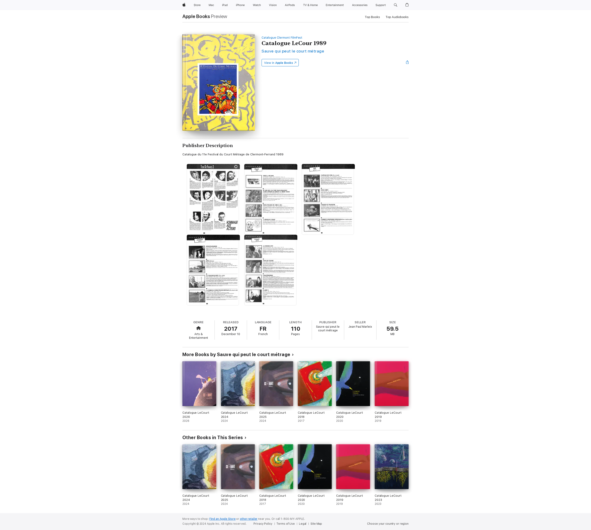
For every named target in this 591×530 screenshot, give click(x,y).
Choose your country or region (388, 523)
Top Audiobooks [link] (397, 17)
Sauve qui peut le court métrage (293, 51)
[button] (395, 5)
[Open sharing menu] (407, 62)
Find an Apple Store (222, 519)
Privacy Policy (262, 523)
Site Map (316, 523)
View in (278, 63)
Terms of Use (285, 523)
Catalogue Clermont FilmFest (282, 37)
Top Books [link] (372, 17)
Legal (302, 523)
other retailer (248, 519)
